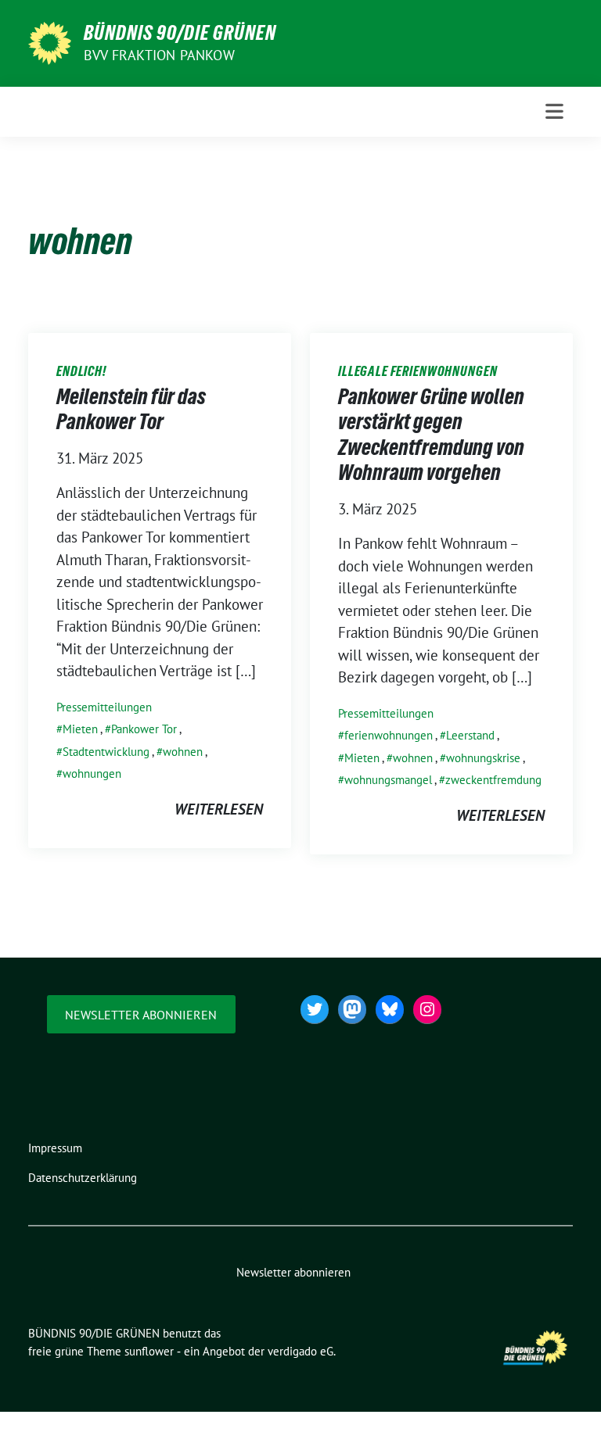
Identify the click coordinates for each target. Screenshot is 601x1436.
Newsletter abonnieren (141, 1014)
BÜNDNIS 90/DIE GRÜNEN (180, 33)
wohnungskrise (483, 757)
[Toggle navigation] (554, 111)
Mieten (80, 729)
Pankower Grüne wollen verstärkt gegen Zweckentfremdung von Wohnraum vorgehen (431, 434)
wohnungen (92, 773)
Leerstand (470, 735)
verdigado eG (300, 1351)
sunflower (149, 1351)
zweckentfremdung (493, 779)
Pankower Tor (144, 729)
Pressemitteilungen (104, 707)
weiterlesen (219, 809)
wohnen (183, 751)
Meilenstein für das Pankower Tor (131, 409)
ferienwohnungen (388, 735)
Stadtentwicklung (106, 751)
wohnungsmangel (388, 779)
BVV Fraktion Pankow (159, 55)
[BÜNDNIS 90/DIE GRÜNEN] (49, 41)
